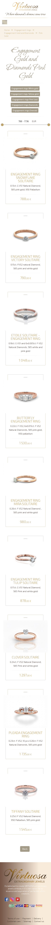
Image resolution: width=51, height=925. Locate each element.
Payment (27, 918)
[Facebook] (6, 899)
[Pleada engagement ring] (25, 711)
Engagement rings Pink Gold (25, 99)
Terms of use (14, 918)
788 (25, 199)
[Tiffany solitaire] (25, 790)
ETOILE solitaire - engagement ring (25, 336)
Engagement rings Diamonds (25, 105)
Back (24, 848)
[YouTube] (18, 899)
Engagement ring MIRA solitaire (25, 502)
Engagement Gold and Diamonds (19, 33)
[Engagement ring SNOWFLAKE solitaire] (25, 152)
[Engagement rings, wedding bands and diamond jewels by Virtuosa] (25, 6)
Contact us (39, 921)
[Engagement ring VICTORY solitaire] (25, 235)
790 (25, 278)
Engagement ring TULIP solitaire (25, 581)
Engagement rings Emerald (25, 110)
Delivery (37, 918)
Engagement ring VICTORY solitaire (25, 258)
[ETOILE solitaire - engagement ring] (25, 313)
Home (7, 30)
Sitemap (27, 921)
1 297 (25, 675)
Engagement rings (22, 30)
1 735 (25, 754)
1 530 (25, 443)
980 (25, 522)
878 (25, 601)
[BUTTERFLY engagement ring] (25, 396)
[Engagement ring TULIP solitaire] (25, 557)
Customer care (14, 921)
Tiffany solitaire (25, 811)
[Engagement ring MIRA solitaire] (25, 479)
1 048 (25, 360)
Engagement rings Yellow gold (25, 94)
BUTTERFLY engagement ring (25, 419)
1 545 (25, 829)
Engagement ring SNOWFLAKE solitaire (25, 177)
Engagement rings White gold (25, 88)
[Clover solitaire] (25, 636)
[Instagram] (12, 899)
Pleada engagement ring (25, 734)
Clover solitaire (25, 657)
